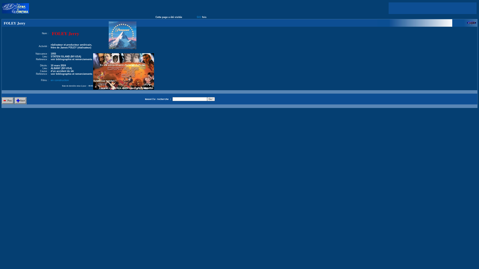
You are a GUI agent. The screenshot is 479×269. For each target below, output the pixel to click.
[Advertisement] (432, 8)
